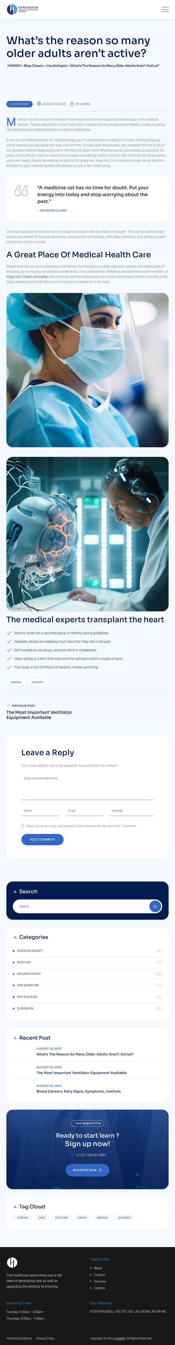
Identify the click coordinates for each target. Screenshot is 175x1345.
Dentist (24, 962)
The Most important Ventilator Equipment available (81, 1073)
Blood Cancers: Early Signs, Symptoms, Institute (78, 1091)
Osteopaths (28, 985)
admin (85, 104)
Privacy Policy (45, 1338)
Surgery (38, 682)
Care (41, 1217)
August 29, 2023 (49, 1049)
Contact (99, 1275)
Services (100, 1281)
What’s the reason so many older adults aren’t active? (85, 1054)
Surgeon (25, 1008)
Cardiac (22, 1217)
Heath (82, 1217)
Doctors (61, 1217)
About (98, 1268)
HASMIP (119, 1338)
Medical (16, 682)
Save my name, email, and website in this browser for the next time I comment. (82, 826)
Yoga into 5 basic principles (27, 277)
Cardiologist (19, 104)
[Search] (155, 906)
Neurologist (29, 974)
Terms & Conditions (19, 1338)
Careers (99, 1288)
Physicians (27, 997)
